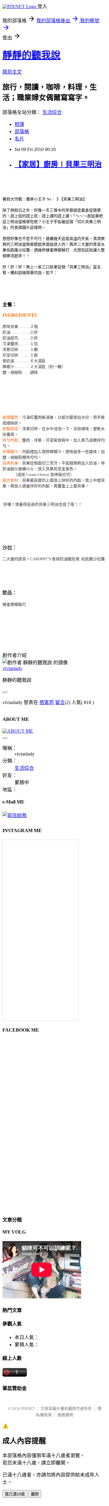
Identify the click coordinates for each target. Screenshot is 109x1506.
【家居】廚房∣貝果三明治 (58, 164)
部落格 (22, 131)
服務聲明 (65, 1415)
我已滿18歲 (15, 1494)
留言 (60, 702)
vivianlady (12, 668)
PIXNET (28, 1408)
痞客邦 (46, 702)
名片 (19, 138)
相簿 (19, 124)
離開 (35, 1494)
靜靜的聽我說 (31, 55)
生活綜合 (52, 112)
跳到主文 (12, 71)
